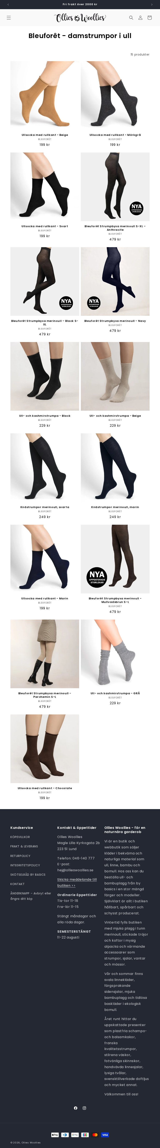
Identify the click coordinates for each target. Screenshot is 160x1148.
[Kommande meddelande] (151, 4)
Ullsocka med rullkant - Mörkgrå (115, 135)
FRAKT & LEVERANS (24, 846)
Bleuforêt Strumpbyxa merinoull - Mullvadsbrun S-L (115, 600)
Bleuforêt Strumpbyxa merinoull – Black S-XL (44, 322)
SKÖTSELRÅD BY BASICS (28, 875)
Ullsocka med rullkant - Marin (44, 598)
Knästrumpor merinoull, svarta (44, 507)
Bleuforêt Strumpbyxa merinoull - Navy (115, 321)
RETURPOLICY (20, 856)
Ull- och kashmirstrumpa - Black (45, 416)
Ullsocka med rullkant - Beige (45, 135)
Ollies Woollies (31, 1142)
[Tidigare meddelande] (8, 4)
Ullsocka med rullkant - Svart (44, 226)
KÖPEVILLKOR (20, 837)
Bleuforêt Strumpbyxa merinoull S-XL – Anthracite (115, 228)
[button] (8, 17)
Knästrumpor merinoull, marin (115, 507)
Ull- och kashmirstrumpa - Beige (115, 416)
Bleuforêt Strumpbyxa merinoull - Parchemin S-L (44, 695)
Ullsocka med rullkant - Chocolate (45, 788)
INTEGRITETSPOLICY (25, 865)
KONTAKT (17, 884)
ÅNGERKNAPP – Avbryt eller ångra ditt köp (30, 896)
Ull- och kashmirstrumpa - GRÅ (115, 693)
